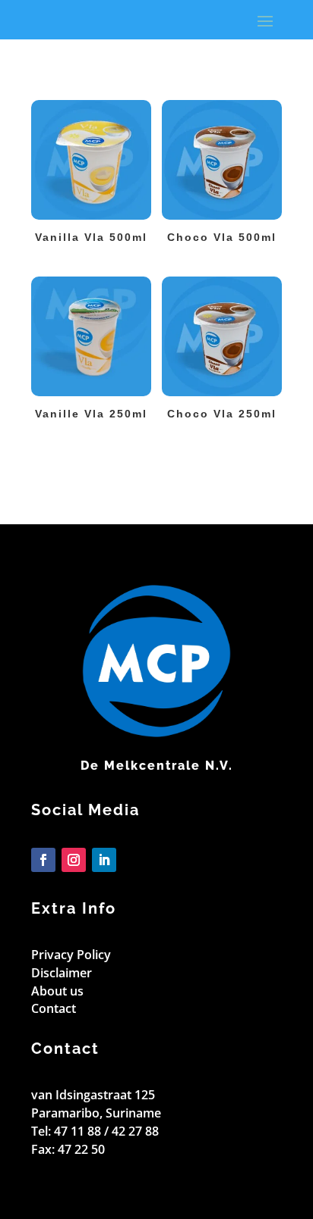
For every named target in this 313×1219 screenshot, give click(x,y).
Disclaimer (61, 972)
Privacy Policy (71, 954)
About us (57, 991)
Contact (53, 1008)
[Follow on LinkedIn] (104, 860)
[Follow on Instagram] (74, 860)
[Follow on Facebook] (43, 860)
